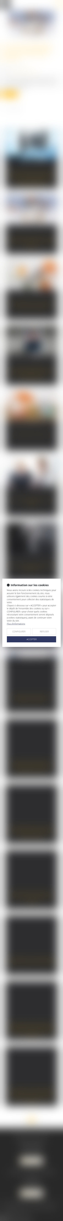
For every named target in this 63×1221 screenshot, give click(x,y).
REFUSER (44, 631)
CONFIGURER (18, 631)
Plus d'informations (16, 623)
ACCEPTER (32, 639)
